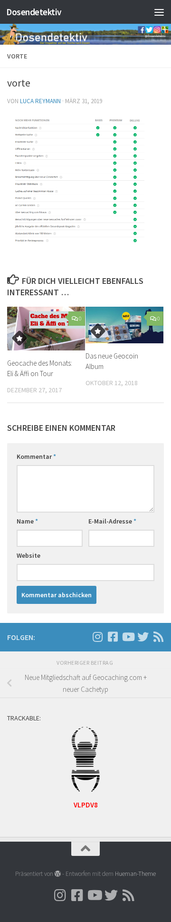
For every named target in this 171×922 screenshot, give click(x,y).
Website (28, 555)
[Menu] (159, 12)
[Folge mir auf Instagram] (97, 636)
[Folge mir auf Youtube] (127, 636)
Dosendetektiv (34, 12)
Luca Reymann (40, 101)
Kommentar (36, 456)
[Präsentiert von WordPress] (58, 874)
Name (27, 521)
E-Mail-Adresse (112, 521)
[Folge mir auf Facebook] (112, 636)
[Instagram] (82, 637)
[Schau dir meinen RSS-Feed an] (158, 636)
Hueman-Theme (135, 874)
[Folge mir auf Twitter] (143, 636)
